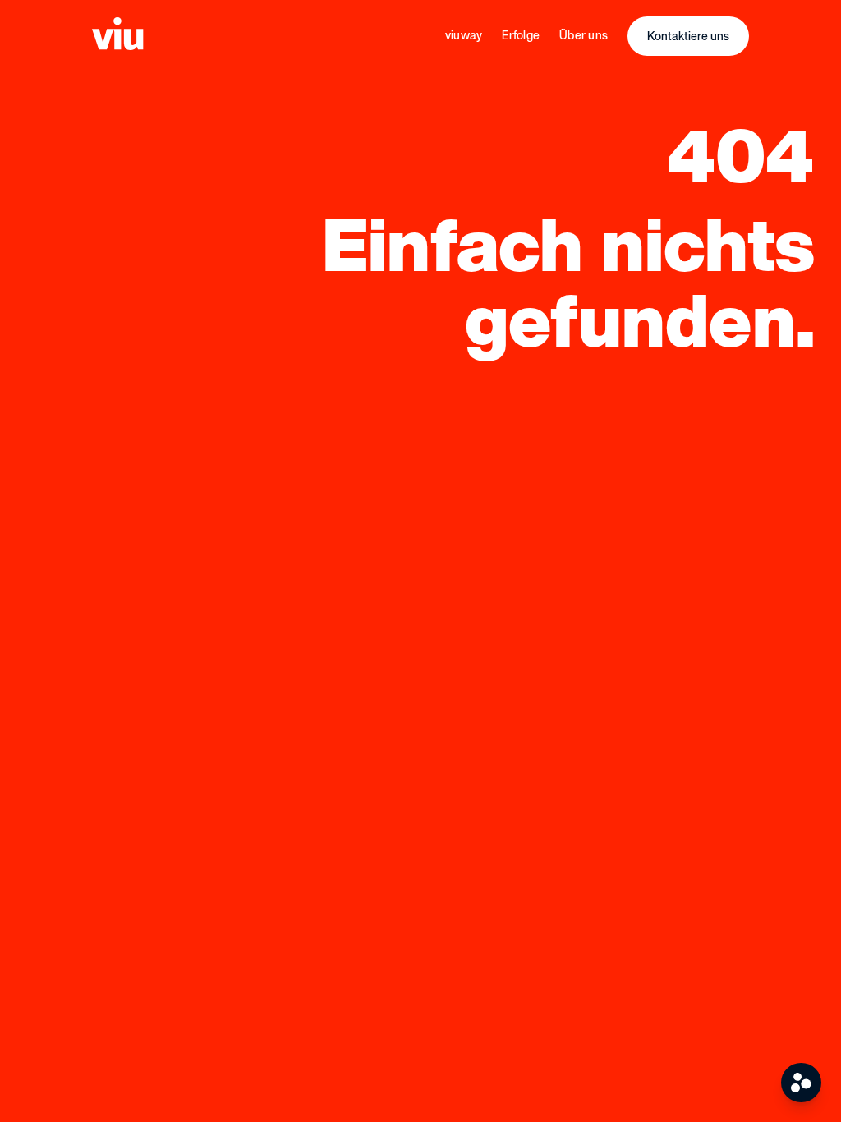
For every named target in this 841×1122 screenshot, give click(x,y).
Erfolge (521, 35)
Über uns (583, 35)
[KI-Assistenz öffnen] (801, 1082)
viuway (464, 35)
